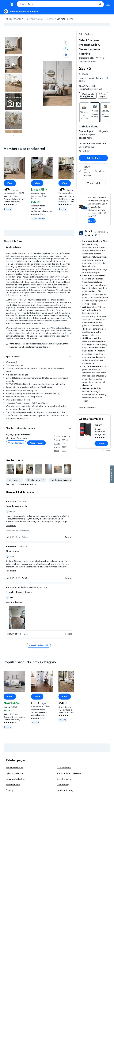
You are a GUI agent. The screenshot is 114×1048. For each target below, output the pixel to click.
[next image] (13, 135)
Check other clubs (87, 146)
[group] (91, 57)
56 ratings (100, 58)
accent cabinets (13, 784)
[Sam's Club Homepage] (12, 4)
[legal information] (107, 78)
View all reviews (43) (38, 645)
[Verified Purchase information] (34, 587)
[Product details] (70, 247)
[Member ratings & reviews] (70, 427)
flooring (10, 790)
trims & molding (64, 778)
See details (100, 171)
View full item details (88, 407)
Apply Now (92, 220)
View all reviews (16, 442)
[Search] (100, 4)
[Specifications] (70, 356)
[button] (66, 42)
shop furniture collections (69, 773)
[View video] (66, 55)
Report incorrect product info (37, 347)
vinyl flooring (63, 784)
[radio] (87, 95)
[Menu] (4, 4)
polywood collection (15, 778)
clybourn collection (14, 773)
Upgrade (103, 131)
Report (68, 537)
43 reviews (22, 437)
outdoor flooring (65, 790)
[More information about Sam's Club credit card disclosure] (94, 216)
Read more (11, 525)
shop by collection (14, 767)
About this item (13, 241)
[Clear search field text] (96, 4)
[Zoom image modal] (66, 48)
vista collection (64, 767)
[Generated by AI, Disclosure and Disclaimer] (107, 233)
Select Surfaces (86, 34)
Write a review (36, 442)
